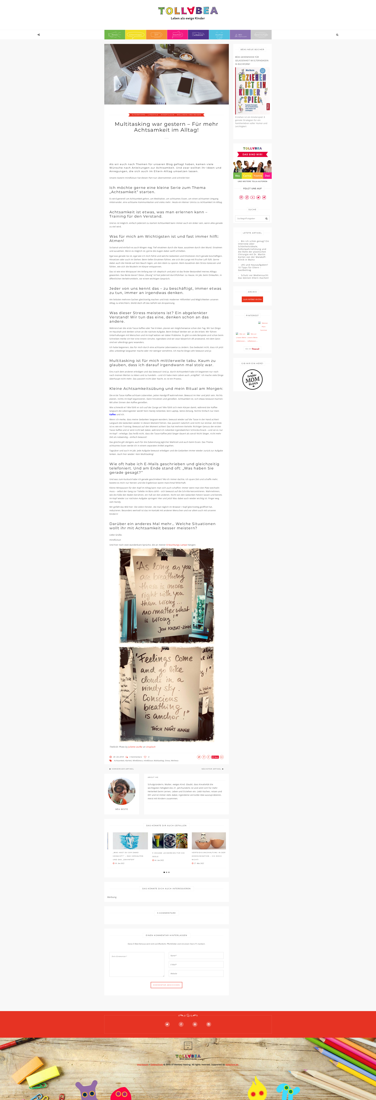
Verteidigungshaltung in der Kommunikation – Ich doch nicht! (204, 856)
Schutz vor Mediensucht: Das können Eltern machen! (253, 276)
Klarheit (128, 760)
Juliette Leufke (135, 746)
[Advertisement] (162, 149)
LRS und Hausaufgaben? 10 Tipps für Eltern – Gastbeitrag (253, 267)
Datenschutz (261, 35)
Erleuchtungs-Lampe (176, 544)
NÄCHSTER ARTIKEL (211, 769)
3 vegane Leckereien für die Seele (164, 854)
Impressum (142, 1064)
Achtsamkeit (119, 760)
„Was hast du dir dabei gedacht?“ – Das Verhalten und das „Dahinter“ (123, 856)
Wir (240, 35)
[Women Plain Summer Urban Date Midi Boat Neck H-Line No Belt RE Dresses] (263, 326)
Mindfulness (137, 760)
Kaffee (112, 414)
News (115, 35)
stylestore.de (231, 1064)
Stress (167, 760)
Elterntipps (135, 35)
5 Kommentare (135, 757)
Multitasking (159, 760)
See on (248, 348)
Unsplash (150, 746)
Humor (219, 35)
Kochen (177, 35)
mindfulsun (167, 115)
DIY (156, 35)
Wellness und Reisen (189, 115)
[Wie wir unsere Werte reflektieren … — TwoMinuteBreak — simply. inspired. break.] (241, 337)
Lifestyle (198, 35)
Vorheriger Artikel (123, 769)
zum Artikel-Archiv (252, 299)
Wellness (174, 760)
